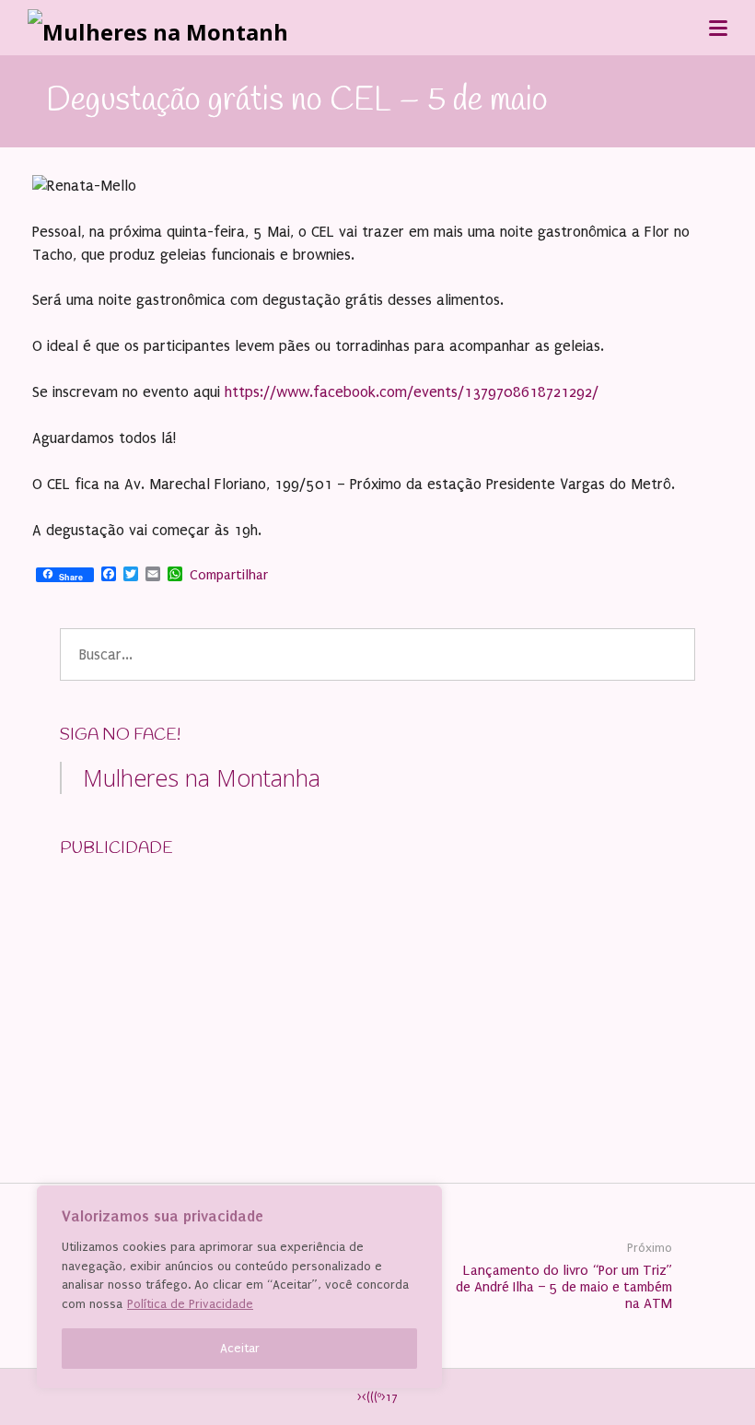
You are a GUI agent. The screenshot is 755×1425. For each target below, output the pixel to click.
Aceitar (240, 1348)
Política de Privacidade (190, 1304)
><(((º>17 (377, 1397)
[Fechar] (423, 1201)
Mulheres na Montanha (201, 777)
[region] (239, 1287)
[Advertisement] (198, 990)
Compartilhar (229, 574)
